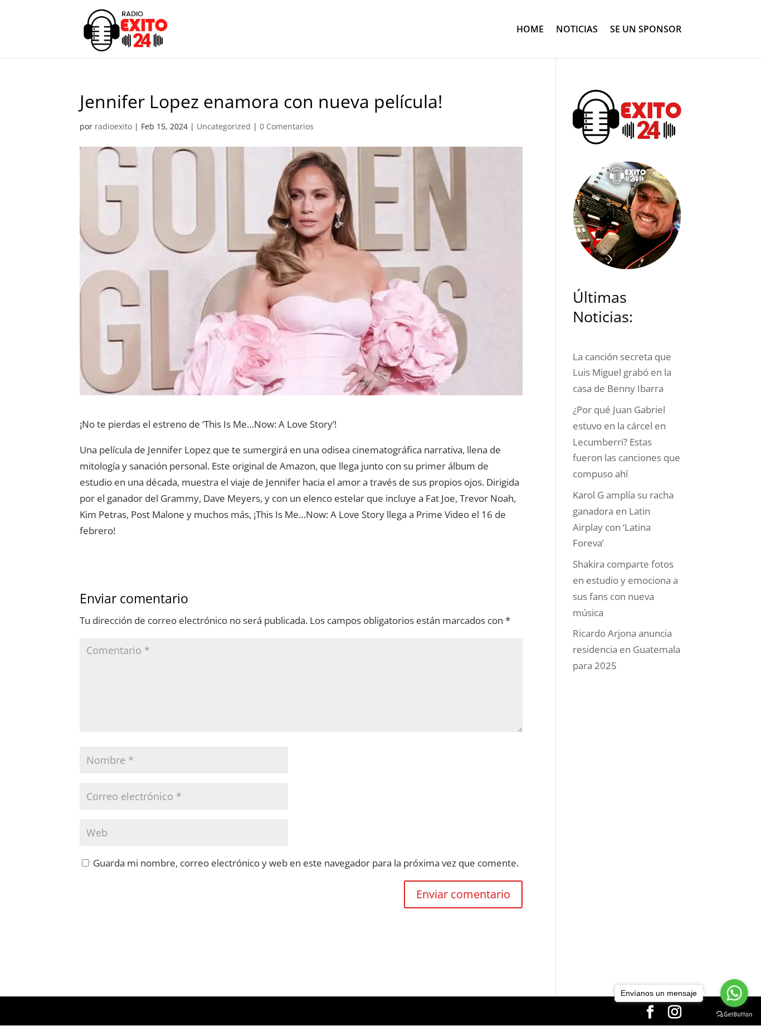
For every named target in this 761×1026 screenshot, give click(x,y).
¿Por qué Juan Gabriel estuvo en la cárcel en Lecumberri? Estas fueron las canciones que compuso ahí (626, 442)
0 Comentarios (287, 126)
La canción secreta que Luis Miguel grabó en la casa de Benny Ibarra (622, 372)
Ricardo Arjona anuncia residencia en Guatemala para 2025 (626, 649)
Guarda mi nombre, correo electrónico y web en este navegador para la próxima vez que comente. (306, 862)
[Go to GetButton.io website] (734, 1014)
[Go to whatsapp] (734, 993)
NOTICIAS (577, 30)
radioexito (113, 126)
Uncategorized (224, 126)
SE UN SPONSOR (645, 30)
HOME (530, 30)
